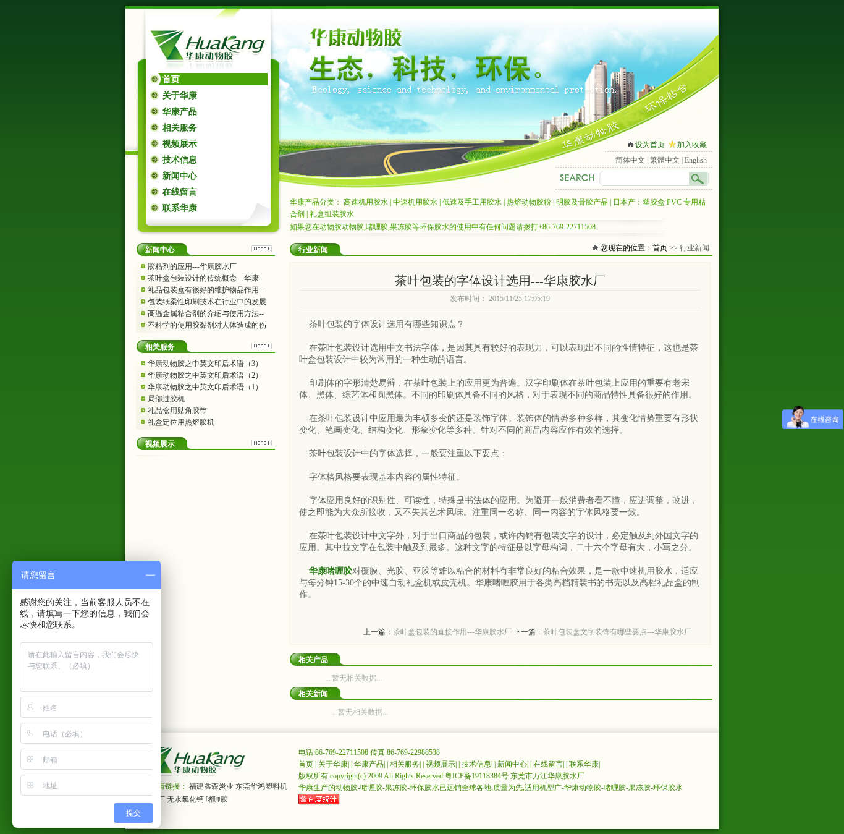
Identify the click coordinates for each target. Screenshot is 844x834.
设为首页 (650, 144)
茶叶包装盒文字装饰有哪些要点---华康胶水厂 (617, 632)
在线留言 (179, 192)
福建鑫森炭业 (211, 786)
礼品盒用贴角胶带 (177, 410)
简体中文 (630, 160)
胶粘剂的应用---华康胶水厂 (192, 266)
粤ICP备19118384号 (477, 776)
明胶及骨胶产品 (582, 202)
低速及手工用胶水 (472, 202)
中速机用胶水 (415, 202)
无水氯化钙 (185, 799)
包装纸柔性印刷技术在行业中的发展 (207, 301)
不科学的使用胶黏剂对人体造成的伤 (207, 325)
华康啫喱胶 (330, 571)
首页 (171, 79)
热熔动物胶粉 (529, 202)
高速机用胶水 (366, 202)
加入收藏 (692, 144)
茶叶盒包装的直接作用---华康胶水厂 (452, 632)
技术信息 (179, 159)
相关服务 (179, 127)
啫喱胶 (217, 799)
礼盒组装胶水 (332, 214)
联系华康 (179, 208)
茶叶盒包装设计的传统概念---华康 (203, 278)
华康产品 (179, 111)
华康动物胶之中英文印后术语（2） (205, 375)
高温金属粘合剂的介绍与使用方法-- (206, 313)
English (696, 160)
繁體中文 (665, 160)
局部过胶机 (166, 398)
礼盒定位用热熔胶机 (181, 422)
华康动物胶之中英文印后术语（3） (205, 363)
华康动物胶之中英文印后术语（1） (205, 387)
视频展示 (179, 143)
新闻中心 (179, 176)
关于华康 (179, 95)
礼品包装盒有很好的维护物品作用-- (206, 290)
